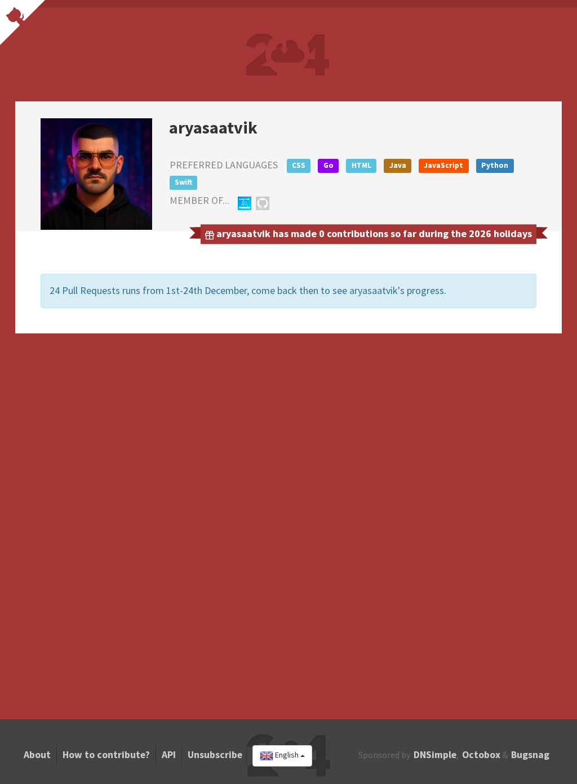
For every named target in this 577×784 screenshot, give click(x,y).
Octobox (481, 755)
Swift (183, 182)
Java (397, 165)
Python (494, 165)
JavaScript (443, 165)
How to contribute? (106, 755)
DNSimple (435, 755)
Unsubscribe (215, 755)
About (37, 755)
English (286, 755)
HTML (361, 165)
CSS (298, 165)
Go (328, 165)
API (169, 755)
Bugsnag (530, 755)
